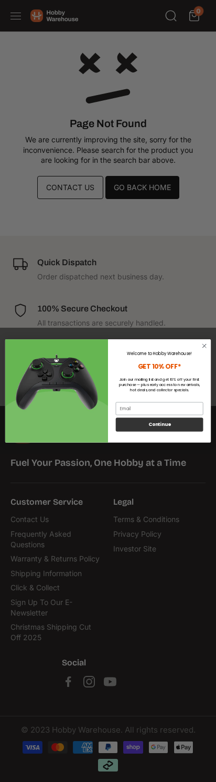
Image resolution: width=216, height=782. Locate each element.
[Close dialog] (204, 345)
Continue (159, 424)
